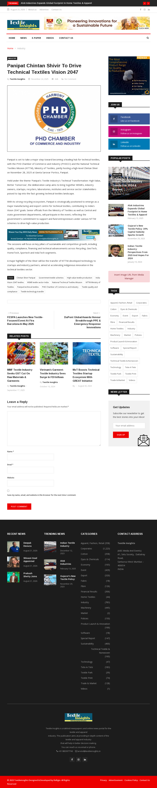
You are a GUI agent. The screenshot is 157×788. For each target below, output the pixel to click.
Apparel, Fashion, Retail (121, 302)
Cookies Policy (131, 780)
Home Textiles (117, 328)
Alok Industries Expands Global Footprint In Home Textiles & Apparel (56, 3)
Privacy (103, 780)
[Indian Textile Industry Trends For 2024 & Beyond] (51, 547)
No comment (70, 79)
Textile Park (115, 373)
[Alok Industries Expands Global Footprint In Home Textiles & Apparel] (116, 210)
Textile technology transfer (32, 291)
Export (135, 315)
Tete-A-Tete (130, 367)
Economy (114, 315)
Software (114, 348)
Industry (21, 48)
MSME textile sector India (38, 282)
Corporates (141, 302)
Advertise (44, 9)
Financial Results (126, 322)
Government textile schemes (51, 277)
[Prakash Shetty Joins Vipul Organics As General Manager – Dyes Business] (14, 578)
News (23, 37)
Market (127, 335)
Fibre (112, 322)
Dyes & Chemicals (129, 309)
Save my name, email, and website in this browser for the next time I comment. (41, 495)
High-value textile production (79, 277)
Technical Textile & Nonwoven (124, 360)
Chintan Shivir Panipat (26, 277)
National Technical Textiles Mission (67, 282)
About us (32, 9)
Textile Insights (17, 79)
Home (12, 37)
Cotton (113, 309)
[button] (144, 3)
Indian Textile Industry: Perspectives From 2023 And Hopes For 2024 (138, 252)
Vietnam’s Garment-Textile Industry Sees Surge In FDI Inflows (53, 373)
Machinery (115, 335)
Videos (50, 37)
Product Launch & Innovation (123, 341)
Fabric (144, 315)
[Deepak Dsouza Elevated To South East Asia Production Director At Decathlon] (14, 547)
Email (10, 464)
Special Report (129, 348)
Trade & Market (117, 380)
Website (10, 477)
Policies (138, 335)
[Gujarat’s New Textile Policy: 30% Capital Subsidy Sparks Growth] (116, 231)
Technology (115, 367)
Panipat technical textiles (28, 287)
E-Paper (36, 37)
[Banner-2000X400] (54, 239)
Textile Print (130, 373)
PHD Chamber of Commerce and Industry (60, 287)
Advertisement (116, 780)
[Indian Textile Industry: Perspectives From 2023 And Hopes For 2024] (116, 251)
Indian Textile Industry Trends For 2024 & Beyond (127, 185)
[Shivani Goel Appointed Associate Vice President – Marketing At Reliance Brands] (14, 562)
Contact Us (57, 9)
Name (10, 451)
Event (125, 315)
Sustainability (116, 354)
